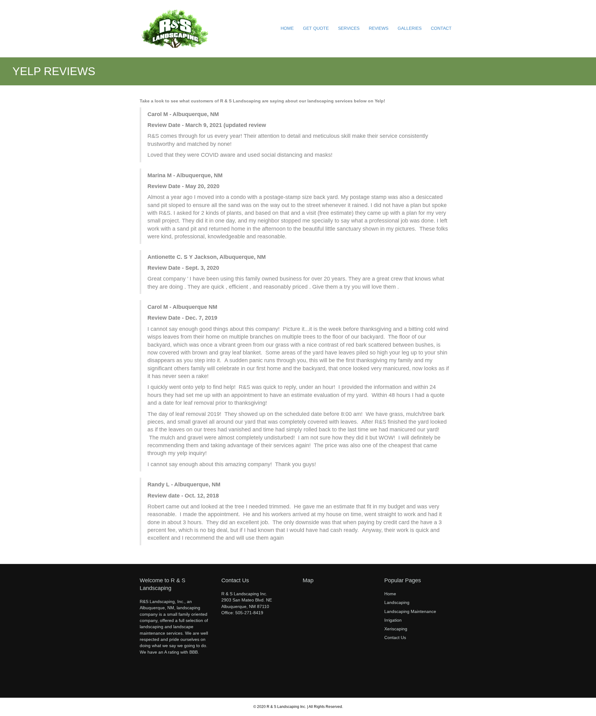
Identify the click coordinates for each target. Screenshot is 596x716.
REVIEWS (378, 28)
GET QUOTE (316, 28)
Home (390, 593)
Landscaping (396, 602)
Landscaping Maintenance (410, 611)
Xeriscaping (395, 628)
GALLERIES (410, 28)
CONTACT (441, 28)
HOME (287, 28)
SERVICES (348, 28)
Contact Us (395, 637)
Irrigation (393, 620)
